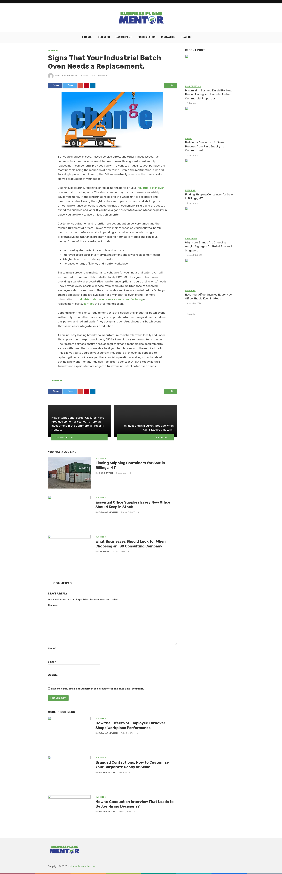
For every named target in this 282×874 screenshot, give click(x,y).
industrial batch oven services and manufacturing (110, 299)
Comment (54, 605)
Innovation (168, 37)
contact (88, 303)
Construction (193, 86)
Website (53, 675)
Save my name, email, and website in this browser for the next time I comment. (97, 688)
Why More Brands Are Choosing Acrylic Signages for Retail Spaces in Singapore (209, 246)
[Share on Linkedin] (92, 85)
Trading (186, 37)
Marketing (191, 238)
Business (104, 37)
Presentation (147, 37)
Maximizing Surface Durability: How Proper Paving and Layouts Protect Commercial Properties (208, 94)
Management (124, 37)
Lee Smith (104, 551)
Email (52, 661)
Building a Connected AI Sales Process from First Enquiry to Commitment (204, 146)
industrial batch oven (150, 187)
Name (52, 648)
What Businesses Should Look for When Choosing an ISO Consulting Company (130, 543)
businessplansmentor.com (81, 866)
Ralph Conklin (106, 772)
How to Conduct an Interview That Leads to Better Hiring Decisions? (134, 804)
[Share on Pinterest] (86, 85)
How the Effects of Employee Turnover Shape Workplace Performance (130, 725)
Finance (87, 37)
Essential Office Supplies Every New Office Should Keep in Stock (132, 504)
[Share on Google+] (80, 85)
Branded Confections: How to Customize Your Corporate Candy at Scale (132, 764)
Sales (188, 138)
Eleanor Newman (67, 76)
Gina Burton (105, 473)
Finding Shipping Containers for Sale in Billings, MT (130, 465)
